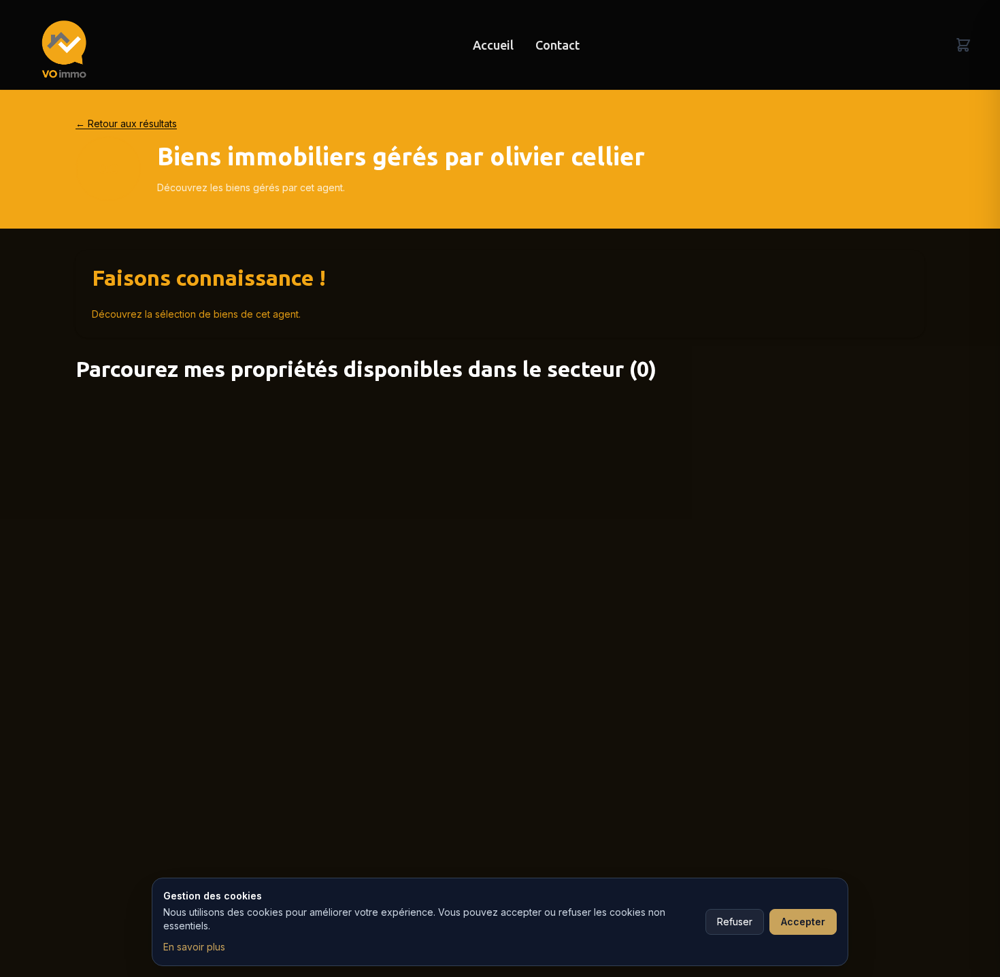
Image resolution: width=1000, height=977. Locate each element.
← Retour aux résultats (126, 123)
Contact (557, 45)
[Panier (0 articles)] (963, 45)
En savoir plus (194, 947)
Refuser (734, 921)
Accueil (493, 45)
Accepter (803, 921)
